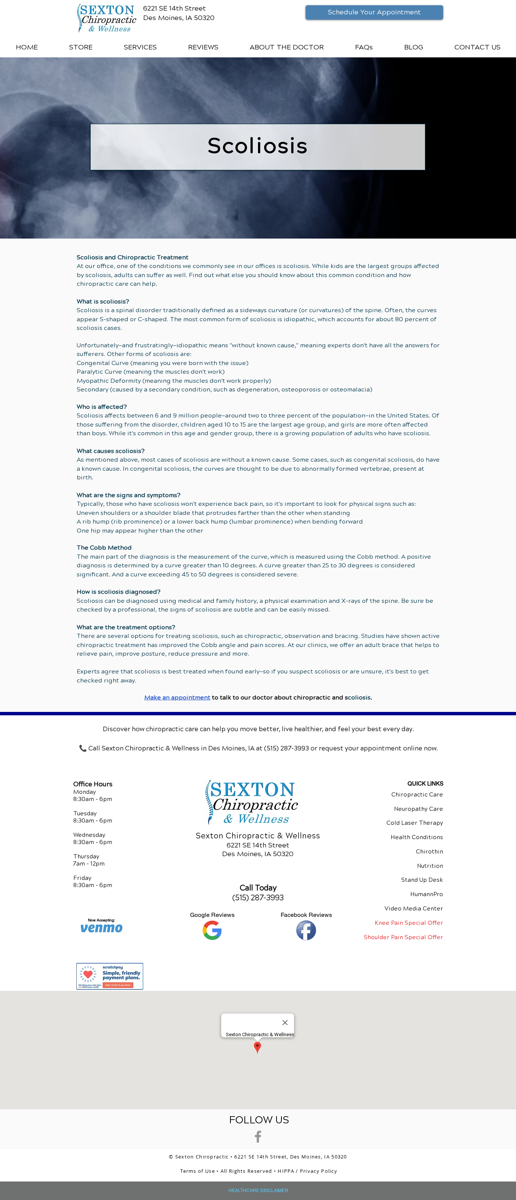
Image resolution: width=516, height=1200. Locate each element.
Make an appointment (177, 697)
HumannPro (426, 894)
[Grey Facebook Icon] (258, 1137)
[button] (140, 47)
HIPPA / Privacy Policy (307, 1171)
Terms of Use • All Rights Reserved (227, 1171)
